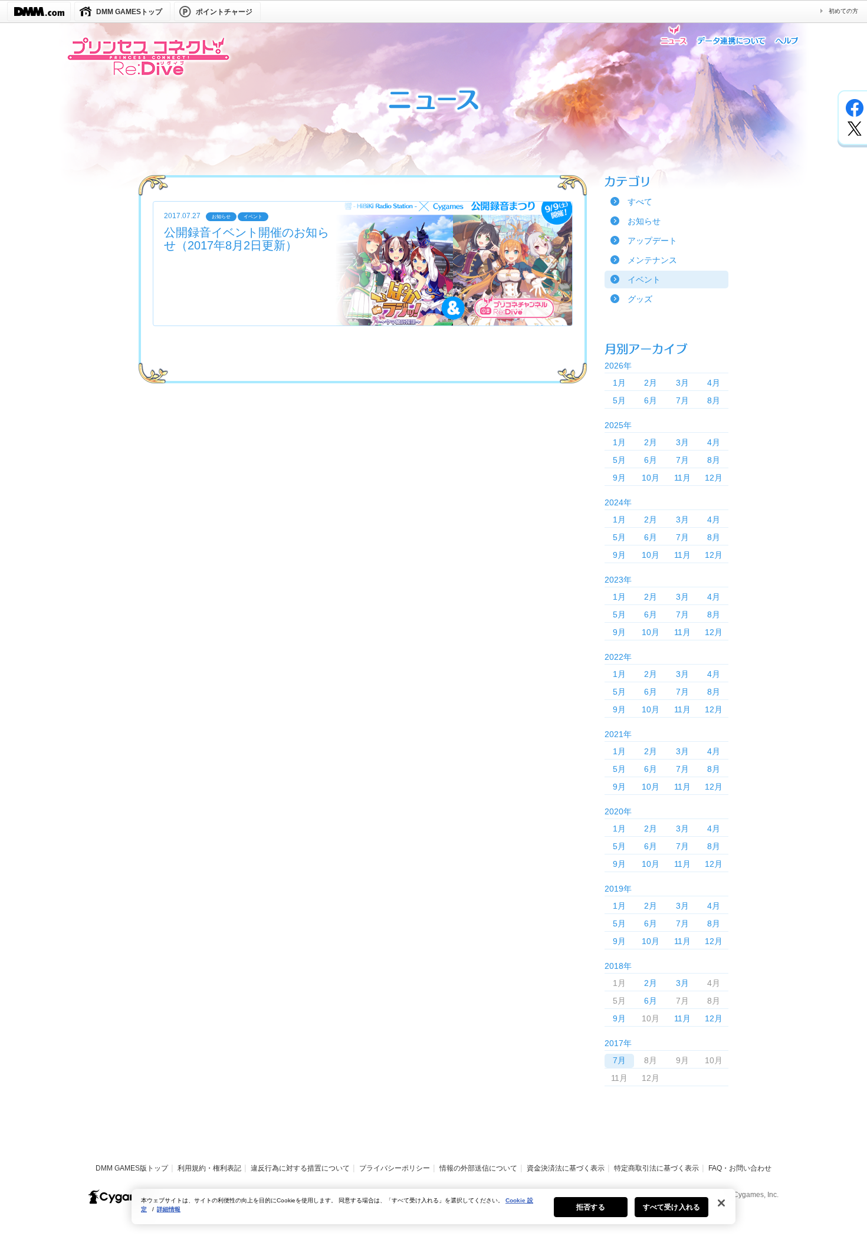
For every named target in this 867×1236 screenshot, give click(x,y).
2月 (650, 382)
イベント (644, 279)
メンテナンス (652, 260)
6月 (650, 400)
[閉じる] (721, 1203)
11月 (682, 477)
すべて (640, 201)
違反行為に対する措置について (300, 1168)
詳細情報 (168, 1209)
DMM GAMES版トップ (132, 1168)
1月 (619, 382)
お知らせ (644, 221)
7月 (682, 400)
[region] (433, 1206)
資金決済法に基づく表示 (566, 1168)
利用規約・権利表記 (209, 1168)
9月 (619, 477)
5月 (619, 400)
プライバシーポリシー (394, 1168)
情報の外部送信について (478, 1168)
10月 (650, 477)
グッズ (640, 299)
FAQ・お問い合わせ (739, 1168)
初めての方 (843, 11)
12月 (713, 477)
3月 (682, 382)
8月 (713, 400)
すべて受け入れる (671, 1207)
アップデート (652, 240)
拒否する (590, 1207)
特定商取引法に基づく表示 (656, 1168)
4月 (713, 382)
